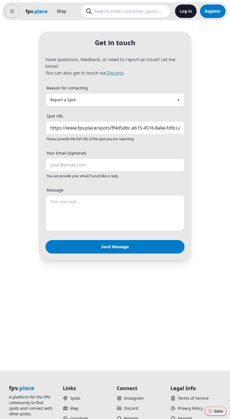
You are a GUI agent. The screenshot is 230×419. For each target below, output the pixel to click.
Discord (115, 73)
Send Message (115, 246)
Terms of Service (193, 398)
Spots (75, 398)
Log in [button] (186, 11)
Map (61, 11)
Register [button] (213, 11)
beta (218, 411)
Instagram (134, 398)
